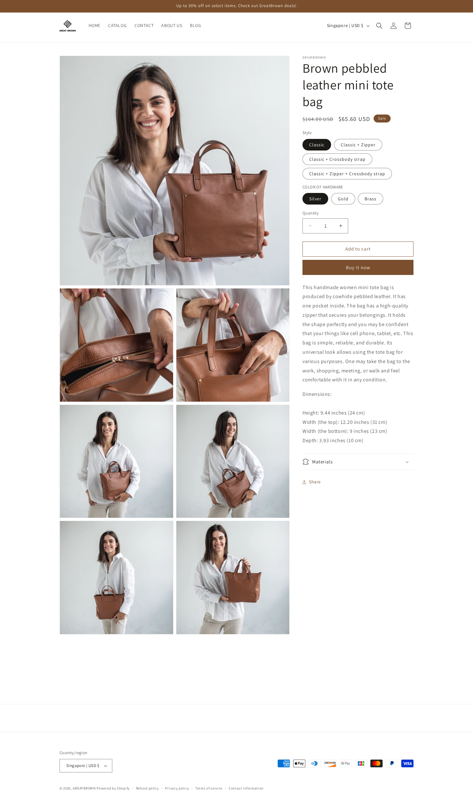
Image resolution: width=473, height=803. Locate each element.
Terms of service (208, 788)
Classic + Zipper (358, 145)
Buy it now (358, 267)
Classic (316, 145)
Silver (315, 199)
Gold (343, 199)
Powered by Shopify (113, 788)
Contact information (246, 788)
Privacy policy (177, 788)
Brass (370, 199)
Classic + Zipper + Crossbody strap (347, 174)
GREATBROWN (84, 788)
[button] (379, 26)
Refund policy (147, 788)
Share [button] (315, 482)
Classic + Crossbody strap (337, 159)
